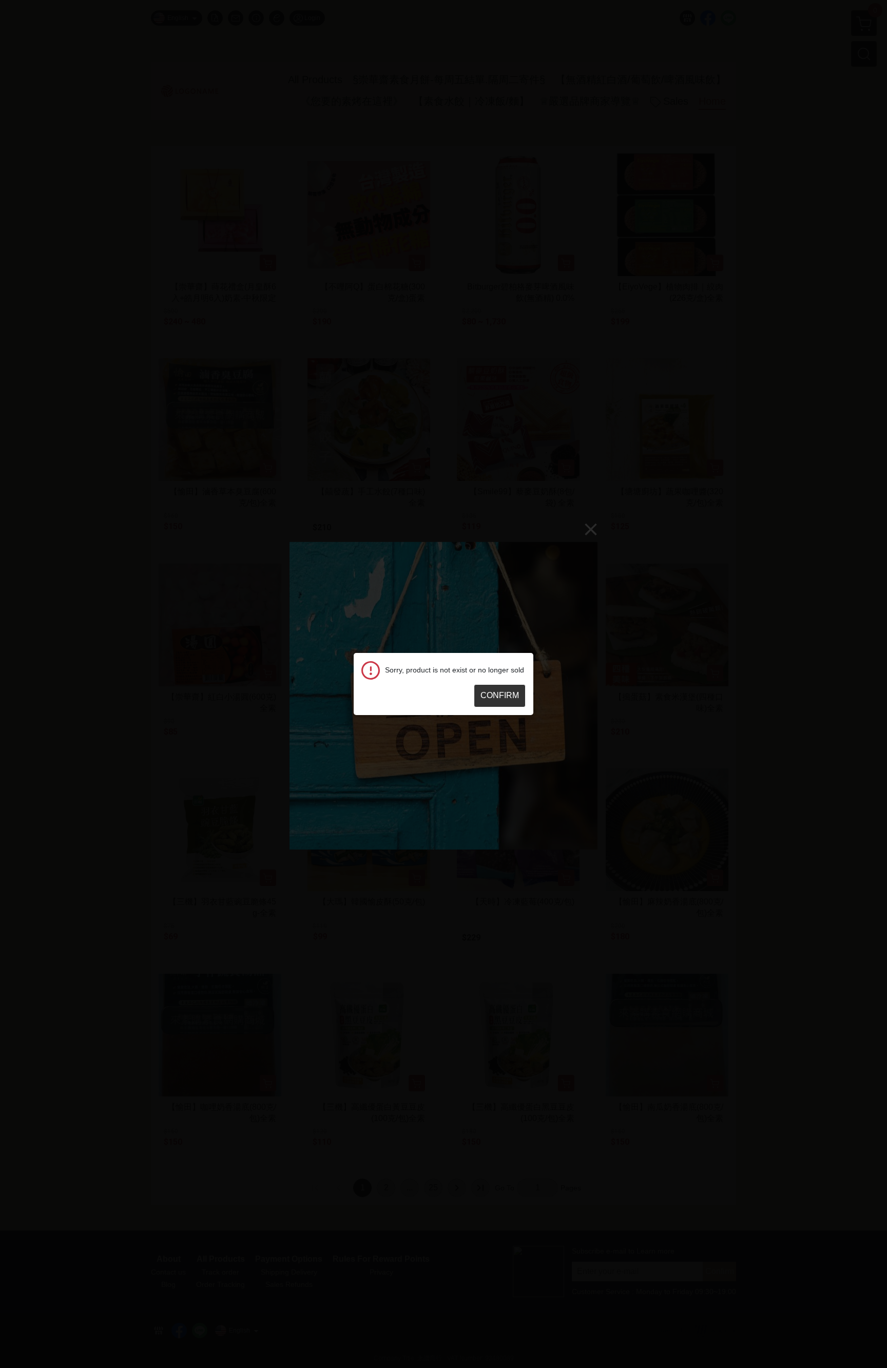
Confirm (499, 695)
